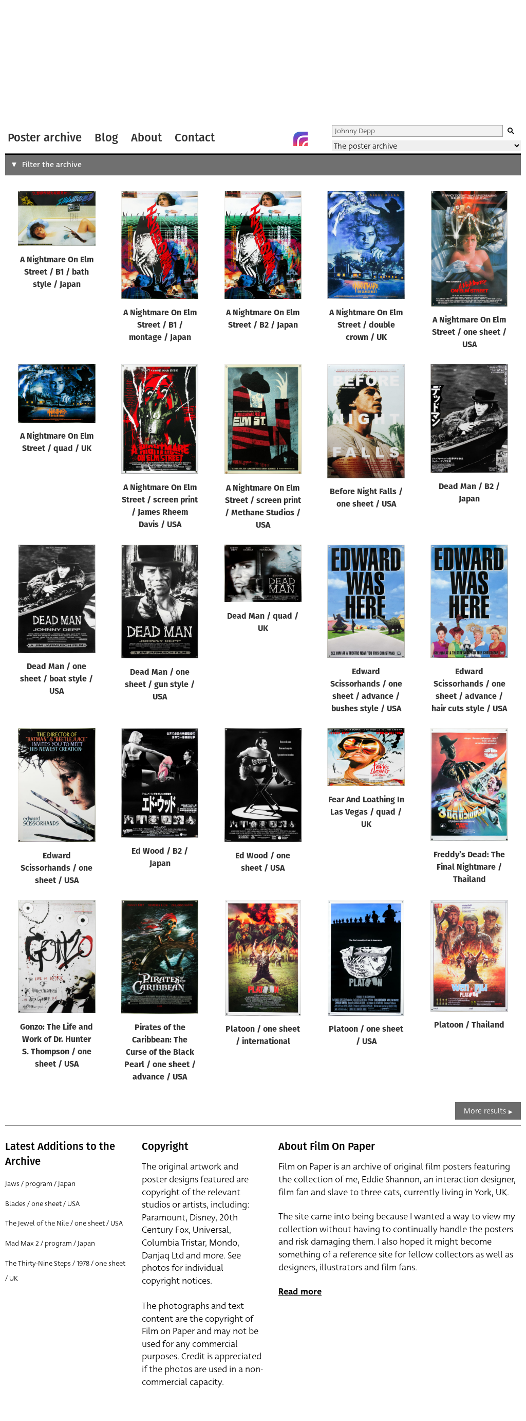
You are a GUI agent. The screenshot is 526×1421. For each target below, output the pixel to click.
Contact (195, 138)
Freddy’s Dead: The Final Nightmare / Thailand (469, 867)
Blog (106, 138)
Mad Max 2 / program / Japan (50, 1243)
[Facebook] (280, 139)
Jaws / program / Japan (40, 1184)
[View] (57, 220)
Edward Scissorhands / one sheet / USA (56, 868)
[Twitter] (259, 139)
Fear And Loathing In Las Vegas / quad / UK (366, 812)
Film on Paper (32, 63)
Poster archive (45, 138)
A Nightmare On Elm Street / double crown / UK (366, 325)
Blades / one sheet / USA (42, 1204)
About (146, 138)
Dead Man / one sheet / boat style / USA (56, 679)
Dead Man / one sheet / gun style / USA (160, 685)
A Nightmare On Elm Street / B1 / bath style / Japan (56, 272)
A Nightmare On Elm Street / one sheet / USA (469, 332)
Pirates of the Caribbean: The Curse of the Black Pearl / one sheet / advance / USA (160, 1053)
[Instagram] (300, 139)
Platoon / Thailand (469, 1025)
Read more (300, 1291)
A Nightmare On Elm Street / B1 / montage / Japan (160, 325)
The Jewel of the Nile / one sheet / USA (64, 1223)
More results (485, 1111)
